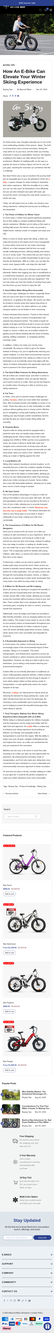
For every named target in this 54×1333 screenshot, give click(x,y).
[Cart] (45, 10)
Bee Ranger (8, 1061)
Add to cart (9, 894)
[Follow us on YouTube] (19, 1300)
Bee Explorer (8, 1003)
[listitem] (10, 96)
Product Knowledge (28, 786)
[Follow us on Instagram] (15, 1301)
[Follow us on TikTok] (23, 1301)
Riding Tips (41, 786)
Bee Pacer (7, 885)
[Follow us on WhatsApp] (29, 1301)
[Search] (40, 10)
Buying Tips (9, 65)
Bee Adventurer (9, 944)
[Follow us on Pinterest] (11, 1301)
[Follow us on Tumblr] (25, 1300)
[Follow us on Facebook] (4, 1301)
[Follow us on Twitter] (7, 1301)
